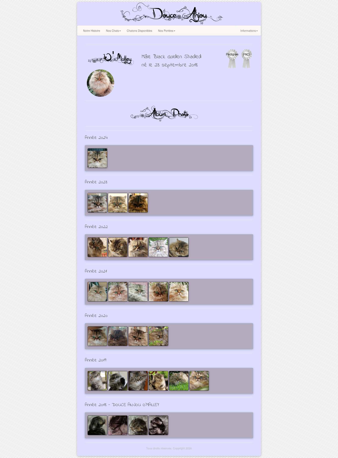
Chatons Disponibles (139, 31)
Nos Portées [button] (165, 31)
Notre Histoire (91, 31)
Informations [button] (248, 31)
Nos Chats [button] (112, 31)
